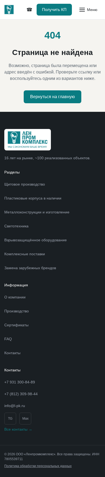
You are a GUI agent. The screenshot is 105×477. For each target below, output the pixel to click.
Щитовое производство (24, 184)
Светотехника (16, 226)
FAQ (8, 339)
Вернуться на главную (52, 96)
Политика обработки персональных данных (38, 466)
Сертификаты (16, 325)
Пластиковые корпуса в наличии (32, 198)
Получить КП (54, 9)
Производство (16, 311)
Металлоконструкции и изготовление (36, 212)
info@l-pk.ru (14, 406)
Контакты (12, 353)
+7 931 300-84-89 (19, 382)
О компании (15, 297)
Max (25, 418)
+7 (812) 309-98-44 (29, 9)
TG (10, 418)
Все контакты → (18, 429)
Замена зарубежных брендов (30, 268)
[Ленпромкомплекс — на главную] (9, 9)
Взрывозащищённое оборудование (35, 240)
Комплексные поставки (24, 254)
